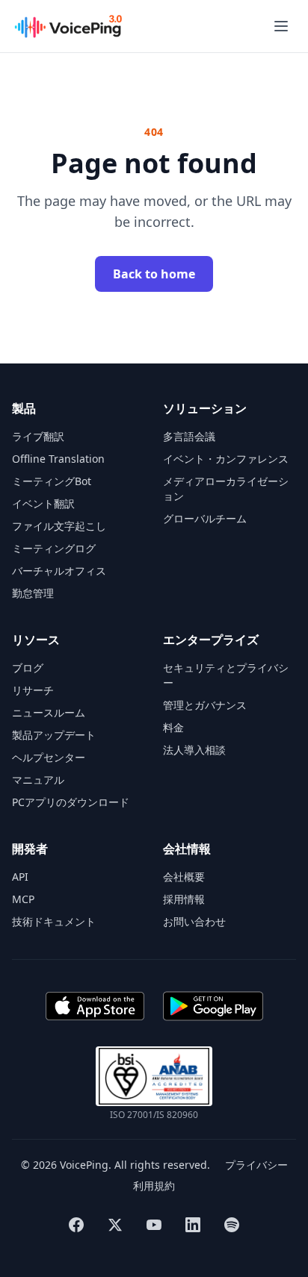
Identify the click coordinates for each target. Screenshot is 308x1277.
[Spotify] (231, 1224)
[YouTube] (154, 1224)
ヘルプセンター (48, 757)
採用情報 (184, 899)
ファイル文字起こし (59, 526)
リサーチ (33, 690)
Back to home (154, 274)
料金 (173, 727)
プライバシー (256, 1165)
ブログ (27, 668)
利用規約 (154, 1185)
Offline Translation (58, 459)
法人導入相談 (194, 750)
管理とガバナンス (205, 705)
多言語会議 (189, 436)
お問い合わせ (194, 921)
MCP (23, 899)
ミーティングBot (51, 481)
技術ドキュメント (54, 921)
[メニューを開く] (281, 26)
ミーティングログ (54, 548)
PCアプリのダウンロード (70, 802)
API (20, 876)
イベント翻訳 (43, 503)
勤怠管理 (33, 593)
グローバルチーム (205, 518)
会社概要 (184, 876)
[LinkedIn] (192, 1224)
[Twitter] (115, 1224)
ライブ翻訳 (38, 436)
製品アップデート (54, 735)
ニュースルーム (48, 712)
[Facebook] (76, 1224)
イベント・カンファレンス (226, 459)
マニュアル (38, 779)
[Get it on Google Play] (213, 1006)
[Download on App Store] (95, 1006)
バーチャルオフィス (59, 570)
